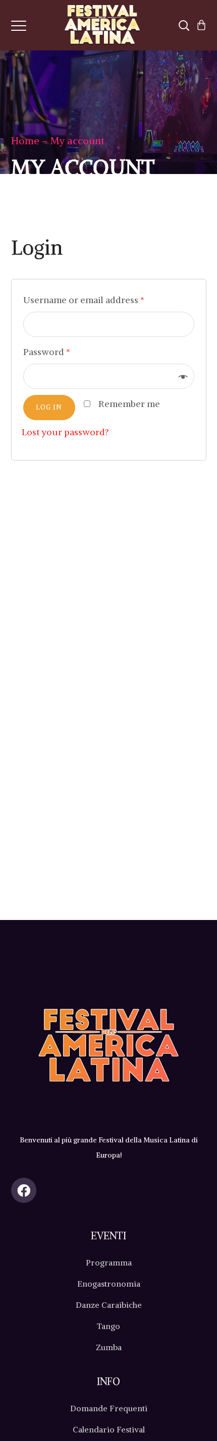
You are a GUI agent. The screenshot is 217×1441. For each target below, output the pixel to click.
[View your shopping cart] (201, 25)
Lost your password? (65, 432)
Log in (49, 407)
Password (46, 352)
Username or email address (83, 300)
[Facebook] (23, 1195)
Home (25, 140)
